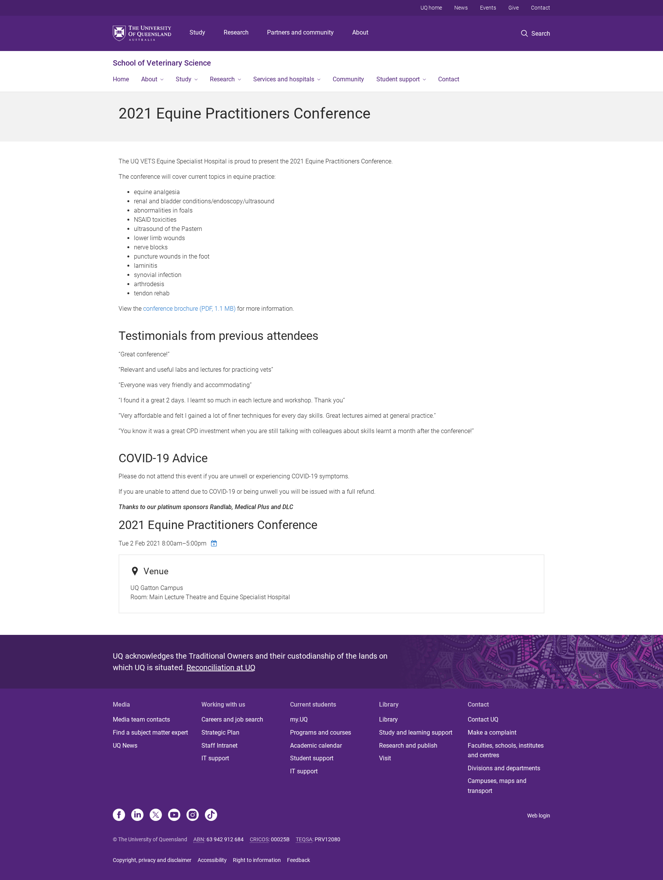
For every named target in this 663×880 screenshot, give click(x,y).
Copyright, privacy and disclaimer (152, 860)
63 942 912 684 (225, 839)
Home (121, 79)
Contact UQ (483, 719)
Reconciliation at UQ (221, 667)
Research (236, 32)
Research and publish (408, 745)
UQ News (125, 745)
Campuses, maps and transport (497, 785)
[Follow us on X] (156, 815)
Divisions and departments (504, 768)
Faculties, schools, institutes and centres (506, 750)
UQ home (431, 8)
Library (388, 719)
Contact (540, 8)
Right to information (257, 860)
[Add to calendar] (215, 543)
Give (513, 8)
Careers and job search (232, 719)
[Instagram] (192, 815)
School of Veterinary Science (162, 63)
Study (197, 32)
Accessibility (212, 860)
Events (488, 8)
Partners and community (300, 32)
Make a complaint (492, 732)
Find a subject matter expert (150, 732)
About (360, 32)
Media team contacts (141, 719)
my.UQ (299, 719)
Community (348, 79)
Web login (538, 815)
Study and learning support (415, 732)
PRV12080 (327, 839)
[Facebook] (119, 815)
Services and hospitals (283, 79)
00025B (280, 839)
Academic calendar (316, 745)
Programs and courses (320, 732)
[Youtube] (174, 815)
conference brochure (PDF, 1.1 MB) (189, 308)
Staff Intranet (219, 745)
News (461, 8)
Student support (398, 79)
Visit (385, 758)
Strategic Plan (220, 732)
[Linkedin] (137, 815)
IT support (215, 758)
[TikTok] (211, 815)
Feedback (298, 860)
